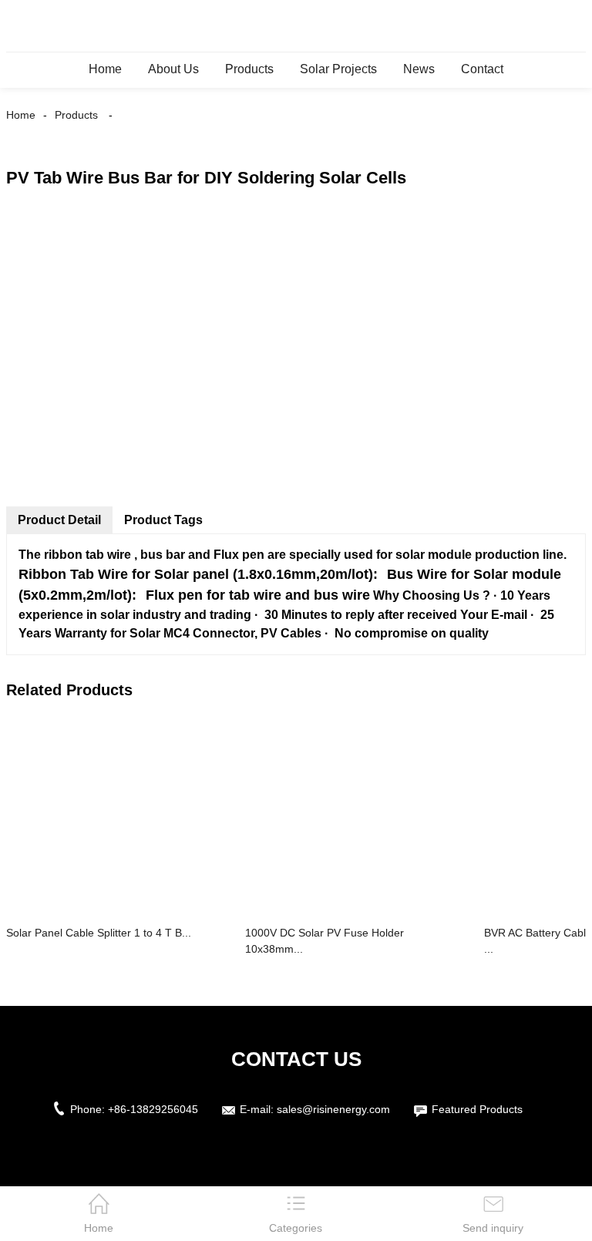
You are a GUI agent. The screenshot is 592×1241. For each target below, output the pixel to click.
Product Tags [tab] (163, 519)
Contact (482, 69)
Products (249, 69)
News (419, 69)
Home (105, 69)
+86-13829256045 (153, 1109)
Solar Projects (338, 69)
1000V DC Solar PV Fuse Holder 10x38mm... (324, 941)
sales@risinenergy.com (333, 1109)
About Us (173, 69)
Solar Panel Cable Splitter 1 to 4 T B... (98, 933)
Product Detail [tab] (59, 519)
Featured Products (477, 1109)
